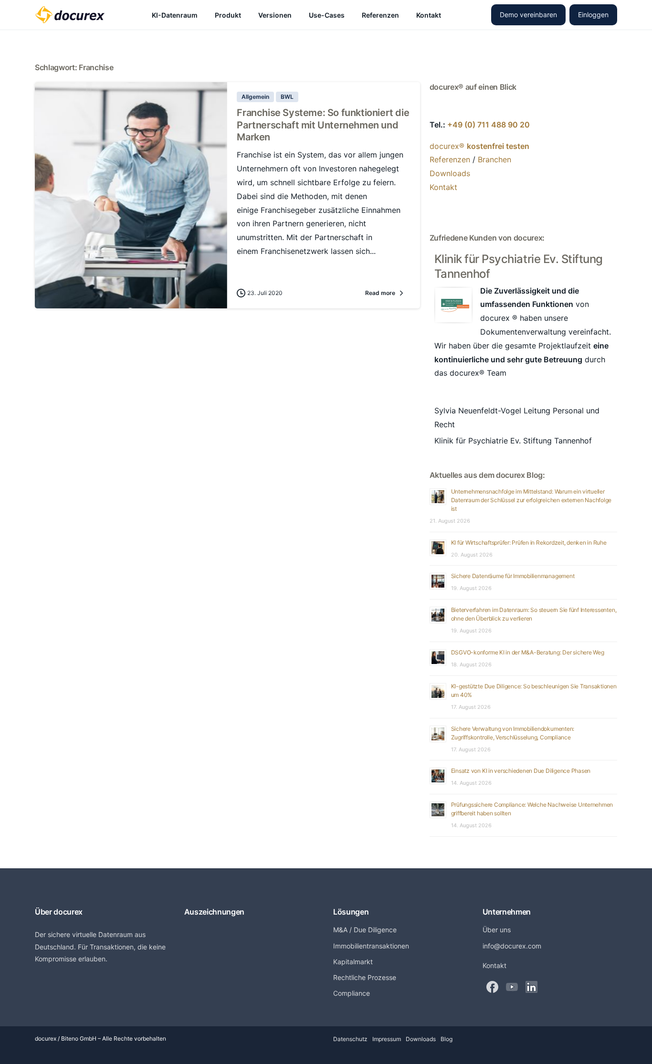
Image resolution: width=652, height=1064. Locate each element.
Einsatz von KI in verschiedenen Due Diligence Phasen (521, 770)
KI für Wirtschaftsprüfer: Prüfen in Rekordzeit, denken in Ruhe (529, 542)
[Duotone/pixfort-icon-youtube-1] (512, 986)
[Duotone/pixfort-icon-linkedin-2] (531, 986)
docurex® (479, 146)
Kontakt (443, 187)
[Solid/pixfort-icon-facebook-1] (492, 986)
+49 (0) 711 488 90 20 (488, 124)
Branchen (494, 159)
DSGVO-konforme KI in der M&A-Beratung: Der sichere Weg (527, 652)
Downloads (450, 173)
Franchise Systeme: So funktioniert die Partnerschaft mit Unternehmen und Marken (323, 125)
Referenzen (450, 159)
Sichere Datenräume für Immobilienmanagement (513, 575)
